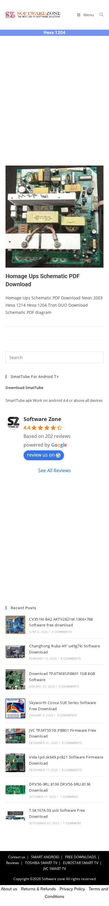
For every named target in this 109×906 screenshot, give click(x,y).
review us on (41, 455)
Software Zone (42, 418)
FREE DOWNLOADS (80, 857)
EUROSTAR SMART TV (80, 862)
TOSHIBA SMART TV (41, 862)
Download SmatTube (24, 387)
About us (9, 889)
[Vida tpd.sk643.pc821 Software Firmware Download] (15, 763)
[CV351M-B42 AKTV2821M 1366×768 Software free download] (15, 625)
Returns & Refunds (38, 889)
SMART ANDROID (45, 857)
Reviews (12, 862)
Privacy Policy (72, 889)
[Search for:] (99, 14)
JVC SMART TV (54, 868)
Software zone (53, 878)
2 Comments (62, 632)
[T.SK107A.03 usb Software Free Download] (15, 816)
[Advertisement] (54, 108)
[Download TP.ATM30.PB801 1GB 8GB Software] (15, 679)
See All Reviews (54, 470)
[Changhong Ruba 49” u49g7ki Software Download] (15, 651)
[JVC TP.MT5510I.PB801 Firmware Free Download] (15, 736)
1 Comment (69, 797)
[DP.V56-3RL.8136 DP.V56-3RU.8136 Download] (15, 789)
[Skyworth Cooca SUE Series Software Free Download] (15, 708)
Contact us (16, 857)
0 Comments (71, 658)
